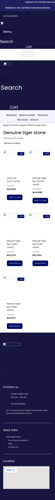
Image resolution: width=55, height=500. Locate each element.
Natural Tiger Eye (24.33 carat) (39, 181)
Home (6, 125)
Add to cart (15, 197)
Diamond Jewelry (27, 115)
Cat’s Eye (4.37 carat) (13, 180)
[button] (6, 31)
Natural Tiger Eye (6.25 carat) (39, 244)
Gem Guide (22, 119)
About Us (34, 119)
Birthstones (11, 115)
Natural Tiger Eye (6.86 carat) (13, 307)
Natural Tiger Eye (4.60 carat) (13, 244)
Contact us (10, 387)
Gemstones (42, 115)
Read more (14, 263)
